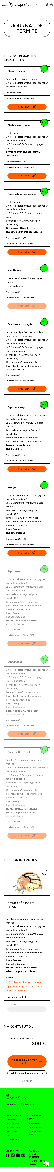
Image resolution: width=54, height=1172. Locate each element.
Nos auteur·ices (14, 1123)
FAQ (9, 1135)
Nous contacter (14, 1127)
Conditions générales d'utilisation (34, 1154)
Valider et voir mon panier (24, 1061)
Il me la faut (24, 106)
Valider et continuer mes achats (27, 1073)
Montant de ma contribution (20, 1038)
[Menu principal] (4, 5)
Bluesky (12, 1155)
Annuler (27, 1080)
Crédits (32, 1164)
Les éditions (12, 1119)
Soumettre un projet (35, 1132)
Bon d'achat (12, 1131)
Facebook (7, 1155)
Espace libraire (35, 1127)
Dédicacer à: (12, 1004)
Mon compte (34, 1123)
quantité (9, 977)
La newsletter (13, 1139)
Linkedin (18, 1155)
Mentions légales (37, 1160)
